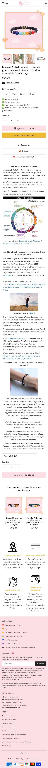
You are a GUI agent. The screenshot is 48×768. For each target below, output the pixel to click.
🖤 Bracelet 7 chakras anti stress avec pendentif (18, 648)
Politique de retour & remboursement (14, 734)
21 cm (22, 94)
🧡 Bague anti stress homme (11, 629)
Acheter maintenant (25, 135)
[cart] (46, 3)
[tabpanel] (7, 58)
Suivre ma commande (12, 697)
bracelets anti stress (14, 338)
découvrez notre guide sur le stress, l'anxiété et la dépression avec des (23, 286)
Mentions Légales (7, 746)
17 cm (6, 94)
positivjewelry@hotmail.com (10, 679)
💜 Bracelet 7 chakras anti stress (13, 644)
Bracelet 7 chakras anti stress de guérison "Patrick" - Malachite (34, 521)
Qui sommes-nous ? (8, 716)
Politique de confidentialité (29, 672)
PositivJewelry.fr (19, 759)
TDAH (31, 313)
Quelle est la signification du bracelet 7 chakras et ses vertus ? (23, 242)
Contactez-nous (7, 723)
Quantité (5, 115)
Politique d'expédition (9, 731)
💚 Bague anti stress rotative (12, 636)
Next (43, 30)
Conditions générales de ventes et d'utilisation (17, 742)
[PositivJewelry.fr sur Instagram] (26, 753)
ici (33, 427)
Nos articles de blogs (9, 719)
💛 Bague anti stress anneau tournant (15, 633)
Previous (5, 30)
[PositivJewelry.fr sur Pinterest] (22, 753)
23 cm (31, 94)
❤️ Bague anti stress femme (11, 625)
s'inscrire (41, 664)
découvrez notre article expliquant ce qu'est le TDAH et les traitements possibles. (21, 357)
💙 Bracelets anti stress (10, 640)
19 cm (14, 94)
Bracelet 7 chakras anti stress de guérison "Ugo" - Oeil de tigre (14, 521)
